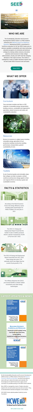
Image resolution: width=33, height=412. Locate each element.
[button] (16, 10)
